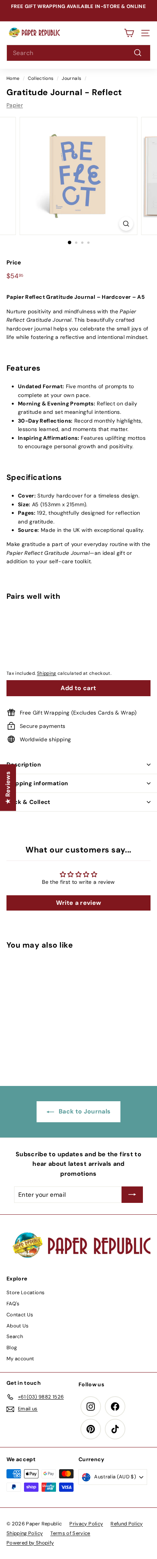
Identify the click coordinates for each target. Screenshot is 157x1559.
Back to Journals (84, 1111)
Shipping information (37, 783)
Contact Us (20, 1314)
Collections (40, 78)
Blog (11, 1347)
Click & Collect (28, 802)
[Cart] (129, 33)
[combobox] (78, 53)
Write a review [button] (78, 903)
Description (23, 764)
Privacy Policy (86, 1523)
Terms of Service (70, 1533)
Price (13, 262)
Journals (71, 78)
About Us (17, 1325)
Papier (14, 105)
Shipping (46, 673)
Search (14, 1336)
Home (12, 78)
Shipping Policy (24, 1533)
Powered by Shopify (30, 1543)
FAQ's (13, 1303)
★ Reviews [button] (8, 787)
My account (20, 1358)
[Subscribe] (132, 1194)
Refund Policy (127, 1523)
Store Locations (25, 1292)
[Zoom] (126, 224)
